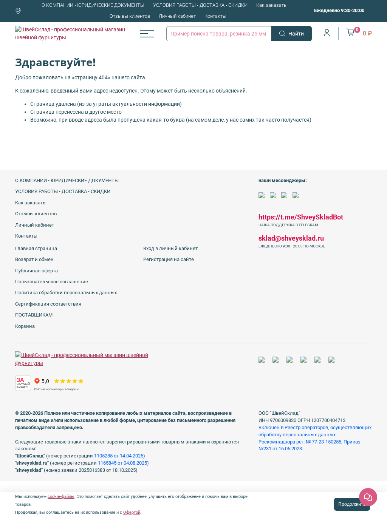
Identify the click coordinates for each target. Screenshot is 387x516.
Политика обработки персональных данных (66, 292)
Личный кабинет (177, 16)
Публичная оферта (36, 270)
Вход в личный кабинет (170, 248)
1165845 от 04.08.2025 (122, 463)
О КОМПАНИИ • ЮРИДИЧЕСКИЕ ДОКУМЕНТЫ (93, 5)
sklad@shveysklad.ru (291, 238)
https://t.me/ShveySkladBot (301, 217)
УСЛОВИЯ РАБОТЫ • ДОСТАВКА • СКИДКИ (200, 5)
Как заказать (271, 5)
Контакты (215, 16)
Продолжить (352, 504)
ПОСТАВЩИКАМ (34, 315)
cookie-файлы (61, 496)
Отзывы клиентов (130, 16)
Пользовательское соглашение (51, 281)
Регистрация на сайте (168, 259)
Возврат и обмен (34, 259)
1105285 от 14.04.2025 (118, 456)
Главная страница (36, 248)
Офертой (131, 512)
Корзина (25, 326)
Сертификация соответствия (48, 304)
